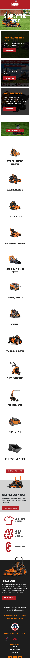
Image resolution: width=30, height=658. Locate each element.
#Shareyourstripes (15, 649)
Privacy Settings (18, 618)
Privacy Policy (8, 615)
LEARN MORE (9, 50)
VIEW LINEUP (9, 78)
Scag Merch (15, 652)
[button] (26, 7)
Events (15, 646)
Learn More (9, 109)
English (19, 1)
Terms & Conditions (19, 615)
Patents (9, 618)
